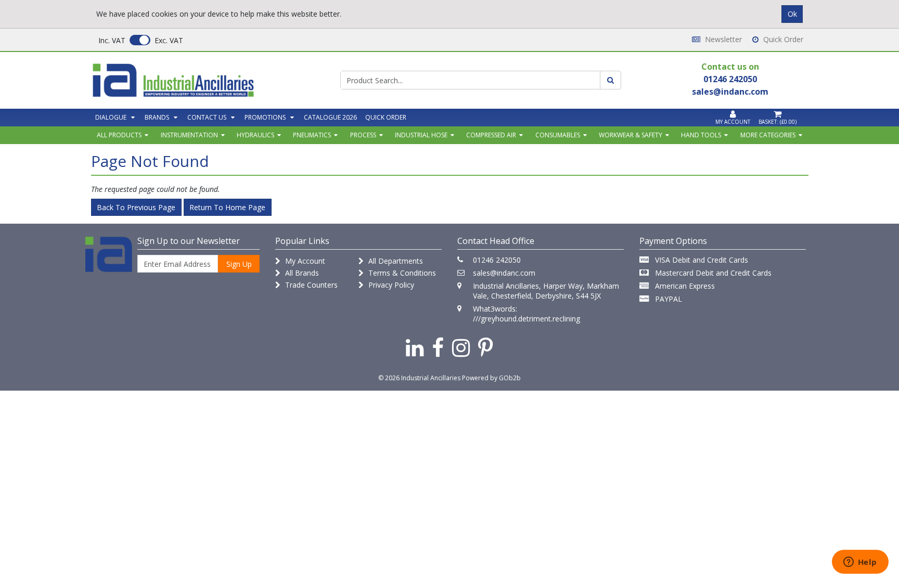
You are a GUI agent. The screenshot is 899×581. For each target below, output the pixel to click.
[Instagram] (461, 347)
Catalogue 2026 (330, 117)
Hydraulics (255, 135)
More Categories (767, 135)
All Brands (301, 273)
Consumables (557, 135)
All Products (119, 135)
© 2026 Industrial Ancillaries (419, 377)
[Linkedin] (415, 347)
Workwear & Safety (630, 135)
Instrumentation (189, 135)
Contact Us (206, 117)
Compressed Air (491, 135)
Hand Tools (701, 135)
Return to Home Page (227, 207)
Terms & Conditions (401, 273)
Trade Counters (310, 285)
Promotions (265, 117)
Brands (157, 117)
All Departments (394, 261)
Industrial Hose (421, 135)
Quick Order (782, 39)
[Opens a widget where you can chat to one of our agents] (860, 563)
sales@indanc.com (504, 273)
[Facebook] (438, 347)
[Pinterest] (485, 347)
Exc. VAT (169, 40)
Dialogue (110, 117)
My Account (304, 261)
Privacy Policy (390, 285)
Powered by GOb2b (491, 377)
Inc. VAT (111, 40)
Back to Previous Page (136, 207)
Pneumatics (312, 135)
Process (363, 135)
